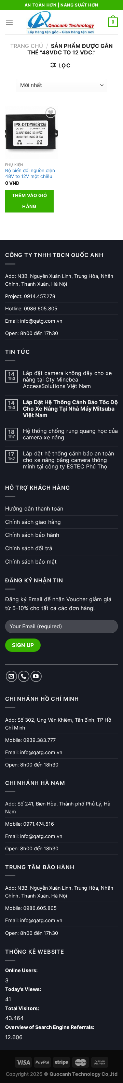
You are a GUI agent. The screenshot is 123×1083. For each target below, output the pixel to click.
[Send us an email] (11, 676)
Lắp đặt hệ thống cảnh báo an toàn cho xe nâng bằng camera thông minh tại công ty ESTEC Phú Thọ (68, 460)
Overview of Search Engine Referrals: (50, 1027)
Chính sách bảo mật (31, 561)
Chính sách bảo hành (32, 534)
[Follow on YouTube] (36, 676)
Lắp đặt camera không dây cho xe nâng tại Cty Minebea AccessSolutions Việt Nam (67, 379)
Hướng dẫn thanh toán (34, 508)
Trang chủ (26, 45)
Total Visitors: (22, 1008)
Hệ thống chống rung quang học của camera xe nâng (70, 434)
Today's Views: (23, 989)
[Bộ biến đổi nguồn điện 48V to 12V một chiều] (31, 132)
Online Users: (22, 970)
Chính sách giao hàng (33, 521)
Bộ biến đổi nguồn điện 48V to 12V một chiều (30, 173)
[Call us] (23, 676)
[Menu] (9, 22)
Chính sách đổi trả (28, 548)
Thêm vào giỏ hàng (29, 201)
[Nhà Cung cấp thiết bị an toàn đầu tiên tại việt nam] (60, 22)
